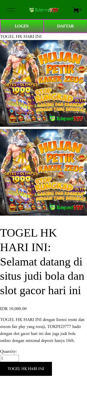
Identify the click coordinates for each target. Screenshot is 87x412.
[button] (26, 369)
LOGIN (22, 26)
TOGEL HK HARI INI (21, 36)
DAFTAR (65, 26)
